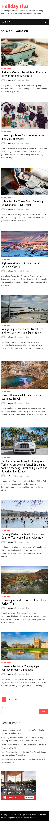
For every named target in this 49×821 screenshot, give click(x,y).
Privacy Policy (31, 815)
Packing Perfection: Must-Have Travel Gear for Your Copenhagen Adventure (22, 536)
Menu (7, 22)
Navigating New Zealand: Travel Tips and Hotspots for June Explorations (22, 331)
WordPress (25, 817)
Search (4, 707)
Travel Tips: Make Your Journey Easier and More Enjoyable (23, 137)
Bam (34, 817)
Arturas (10, 80)
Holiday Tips (14, 6)
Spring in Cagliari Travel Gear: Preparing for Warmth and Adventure (24, 74)
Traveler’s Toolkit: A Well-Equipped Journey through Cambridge (20, 668)
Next (16, 699)
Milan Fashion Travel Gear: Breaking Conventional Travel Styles (22, 203)
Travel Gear (6, 69)
